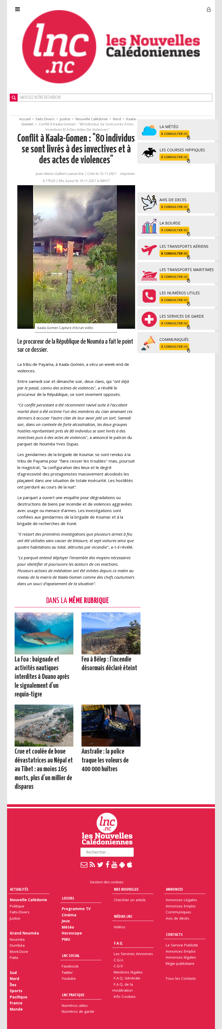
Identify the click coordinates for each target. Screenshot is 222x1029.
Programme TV (76, 908)
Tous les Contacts (181, 978)
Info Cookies (125, 996)
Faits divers (45, 118)
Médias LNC (123, 916)
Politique (17, 906)
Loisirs (68, 898)
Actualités (19, 889)
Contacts (174, 934)
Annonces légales (181, 957)
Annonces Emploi (180, 906)
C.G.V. (118, 965)
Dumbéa (17, 945)
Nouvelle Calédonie (92, 118)
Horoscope (72, 933)
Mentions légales (128, 972)
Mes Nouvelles (126, 889)
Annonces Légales (181, 899)
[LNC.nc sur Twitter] (100, 864)
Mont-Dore (19, 951)
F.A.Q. (118, 943)
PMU (66, 939)
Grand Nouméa (24, 933)
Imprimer (127, 173)
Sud (13, 972)
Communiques (178, 912)
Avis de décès (177, 918)
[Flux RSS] (93, 864)
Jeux (66, 921)
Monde (16, 1009)
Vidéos (119, 926)
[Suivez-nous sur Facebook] (108, 864)
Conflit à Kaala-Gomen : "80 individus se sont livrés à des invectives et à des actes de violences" (76, 149)
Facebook (70, 966)
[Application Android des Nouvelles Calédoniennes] (122, 864)
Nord (117, 118)
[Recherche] (13, 97)
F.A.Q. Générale (127, 978)
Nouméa (17, 939)
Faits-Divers (20, 912)
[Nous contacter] (84, 864)
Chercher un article (130, 899)
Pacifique (18, 997)
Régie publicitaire (180, 963)
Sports (16, 990)
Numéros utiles (75, 1005)
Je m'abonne (161, 7)
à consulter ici (174, 134)
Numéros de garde (78, 1011)
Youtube (69, 978)
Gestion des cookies (106, 882)
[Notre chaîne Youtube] (115, 864)
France (16, 1003)
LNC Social (71, 955)
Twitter (67, 972)
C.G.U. (119, 960)
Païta (14, 957)
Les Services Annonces (133, 953)
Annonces (174, 889)
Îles (13, 984)
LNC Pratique (73, 994)
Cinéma (69, 915)
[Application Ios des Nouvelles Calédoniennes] (130, 864)
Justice (65, 118)
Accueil (25, 118)
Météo (68, 927)
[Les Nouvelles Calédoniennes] (111, 46)
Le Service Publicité (182, 945)
